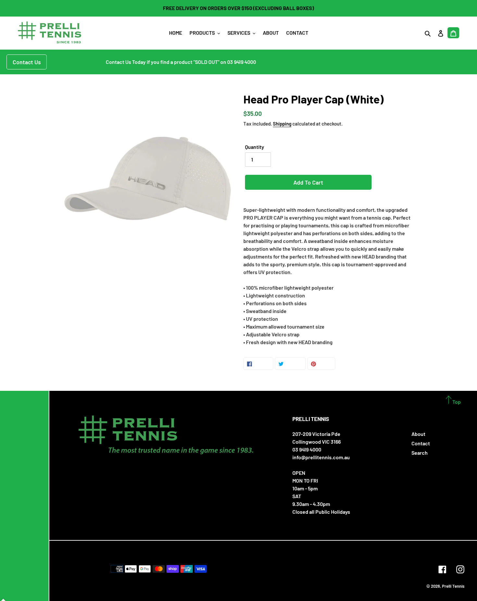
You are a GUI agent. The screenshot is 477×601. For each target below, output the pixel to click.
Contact (420, 443)
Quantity (254, 147)
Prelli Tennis (453, 586)
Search (419, 453)
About (418, 434)
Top (456, 402)
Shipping (282, 123)
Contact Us (27, 62)
